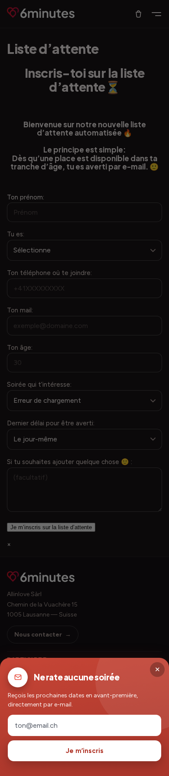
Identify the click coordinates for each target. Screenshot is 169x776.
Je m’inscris (85, 751)
